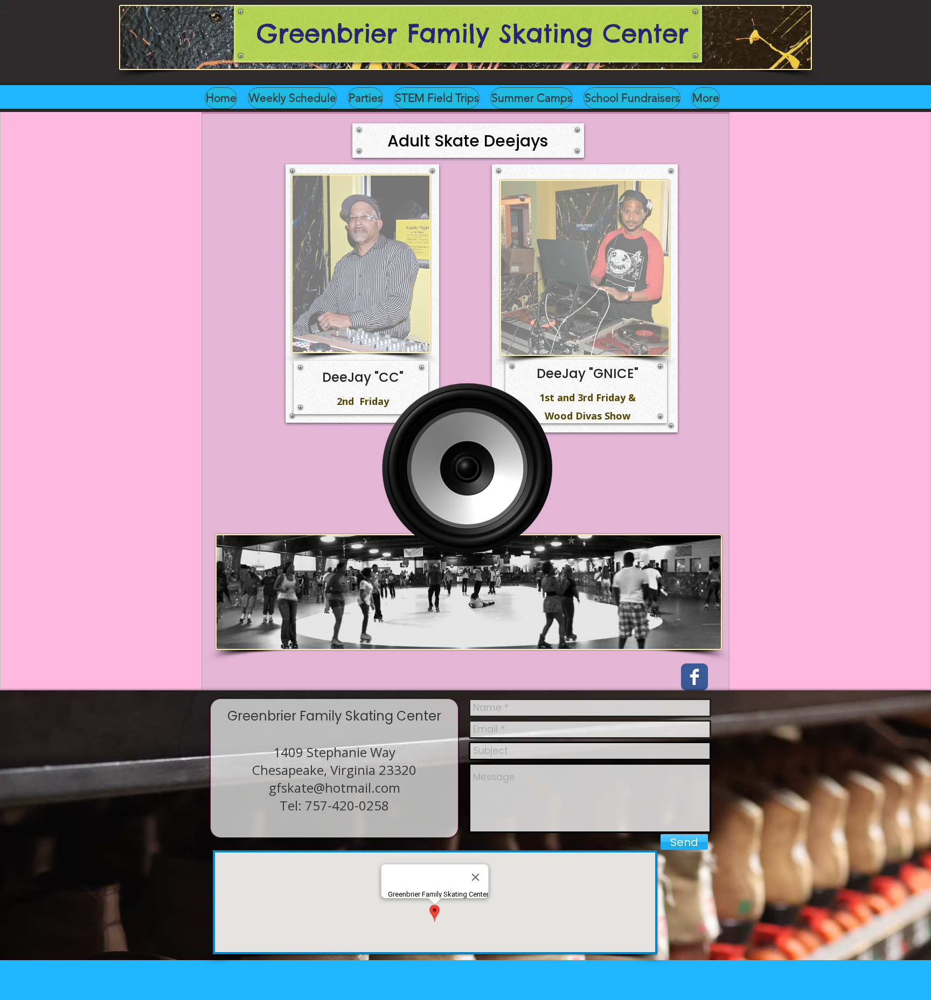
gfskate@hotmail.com (334, 787)
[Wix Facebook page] (694, 676)
